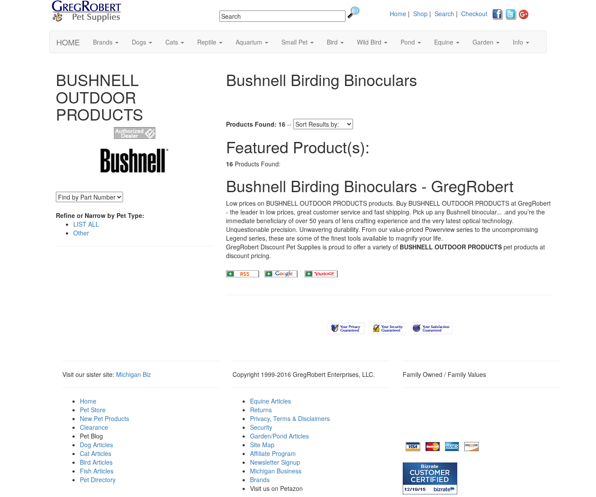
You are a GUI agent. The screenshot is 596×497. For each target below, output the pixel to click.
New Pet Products (104, 418)
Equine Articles (270, 401)
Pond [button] (409, 42)
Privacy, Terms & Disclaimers (290, 418)
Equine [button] (444, 42)
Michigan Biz (133, 374)
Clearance (94, 427)
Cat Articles (95, 453)
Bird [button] (333, 42)
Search (444, 13)
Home (398, 13)
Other (81, 232)
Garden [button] (484, 42)
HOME (68, 42)
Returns (261, 409)
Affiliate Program (273, 453)
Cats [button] (172, 42)
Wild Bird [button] (370, 42)
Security (261, 427)
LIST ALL (86, 224)
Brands (260, 479)
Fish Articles (96, 470)
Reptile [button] (207, 42)
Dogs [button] (140, 42)
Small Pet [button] (295, 42)
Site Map (262, 444)
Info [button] (519, 42)
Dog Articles (96, 444)
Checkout (474, 13)
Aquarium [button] (250, 42)
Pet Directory (98, 479)
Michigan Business (275, 470)
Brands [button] (103, 42)
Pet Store (93, 409)
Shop (420, 13)
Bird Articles (96, 462)
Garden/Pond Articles (279, 435)
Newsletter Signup (275, 462)
